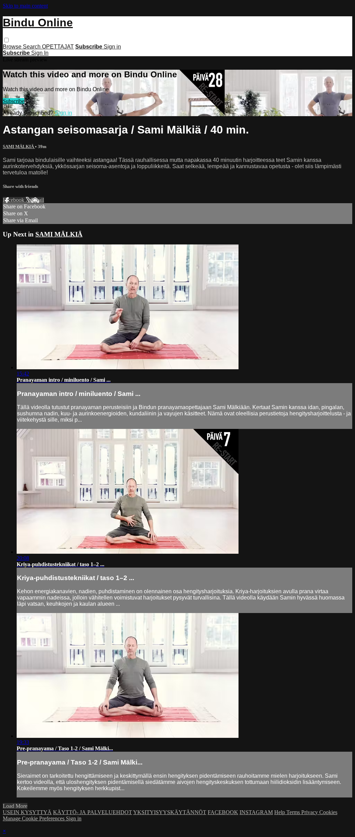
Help (280, 812)
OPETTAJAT (58, 47)
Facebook (14, 200)
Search (32, 47)
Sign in (112, 47)
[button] (6, 40)
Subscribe (13, 101)
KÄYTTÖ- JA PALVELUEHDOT (92, 812)
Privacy (310, 812)
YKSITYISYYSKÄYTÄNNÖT (169, 812)
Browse (13, 47)
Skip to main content (25, 6)
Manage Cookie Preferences (34, 818)
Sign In (40, 53)
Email (37, 200)
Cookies (328, 812)
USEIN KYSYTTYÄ (27, 812)
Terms (293, 812)
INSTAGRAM (256, 812)
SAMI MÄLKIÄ (19, 146)
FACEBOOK (223, 812)
